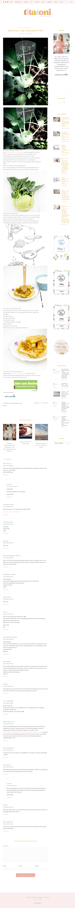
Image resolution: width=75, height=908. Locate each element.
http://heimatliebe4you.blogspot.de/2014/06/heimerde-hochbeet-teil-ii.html (22, 732)
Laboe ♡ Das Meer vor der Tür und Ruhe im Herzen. (41, 445)
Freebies (49, 1)
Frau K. (5, 612)
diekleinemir (7, 661)
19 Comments (29, 33)
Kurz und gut (7, 463)
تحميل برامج (6, 540)
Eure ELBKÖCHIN (8, 822)
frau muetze (7, 765)
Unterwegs (18, 1)
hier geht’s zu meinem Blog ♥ (11, 512)
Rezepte (37, 1)
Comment (5, 845)
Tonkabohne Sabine (9, 574)
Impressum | (41, 897)
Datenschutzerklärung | (32, 897)
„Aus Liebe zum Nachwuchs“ (18, 373)
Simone (5, 805)
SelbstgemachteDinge (10, 637)
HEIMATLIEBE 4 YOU (8, 721)
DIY (31, 1)
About (55, 1)
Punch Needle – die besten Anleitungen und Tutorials (65, 180)
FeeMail (5, 684)
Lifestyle (26, 1)
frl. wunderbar (8, 701)
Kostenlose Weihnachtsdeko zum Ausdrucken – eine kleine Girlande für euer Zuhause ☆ (9, 447)
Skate (43, 1)
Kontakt (47, 897)
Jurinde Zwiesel (8, 522)
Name (4, 866)
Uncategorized (28, 27)
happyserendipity (8, 748)
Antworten (6, 474)
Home (11, 1)
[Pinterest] (7, 2)
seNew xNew (7, 597)
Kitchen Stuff (22, 27)
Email (20, 866)
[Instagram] (5, 2)
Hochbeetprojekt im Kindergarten (14, 152)
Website (37, 866)
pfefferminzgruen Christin (11, 555)
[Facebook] (3, 2)
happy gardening (15, 403)
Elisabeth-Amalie (8, 504)
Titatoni (9, 484)
